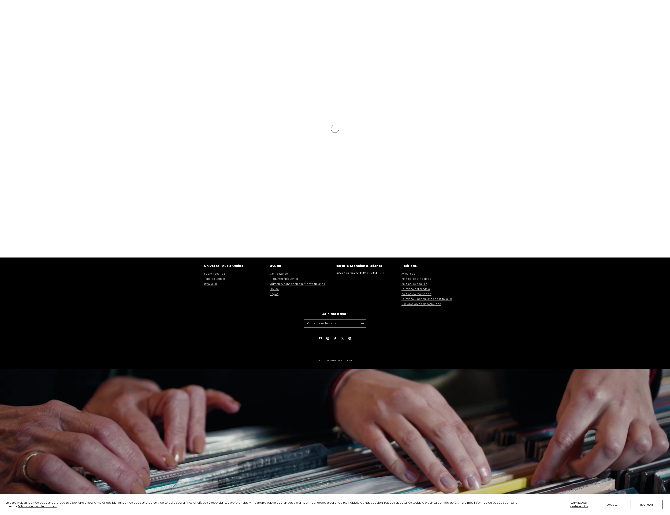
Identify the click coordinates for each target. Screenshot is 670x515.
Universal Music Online (339, 360)
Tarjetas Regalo (214, 279)
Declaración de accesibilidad (421, 304)
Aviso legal (408, 273)
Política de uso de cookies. (37, 506)
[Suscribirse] (362, 323)
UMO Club (210, 284)
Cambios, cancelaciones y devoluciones (297, 284)
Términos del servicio (415, 289)
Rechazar (646, 505)
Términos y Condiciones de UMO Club (426, 299)
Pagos (274, 294)
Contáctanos (279, 273)
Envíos (274, 289)
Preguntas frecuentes (284, 279)
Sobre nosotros (214, 273)
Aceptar (613, 505)
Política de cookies (414, 284)
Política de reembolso (416, 294)
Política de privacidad (416, 279)
